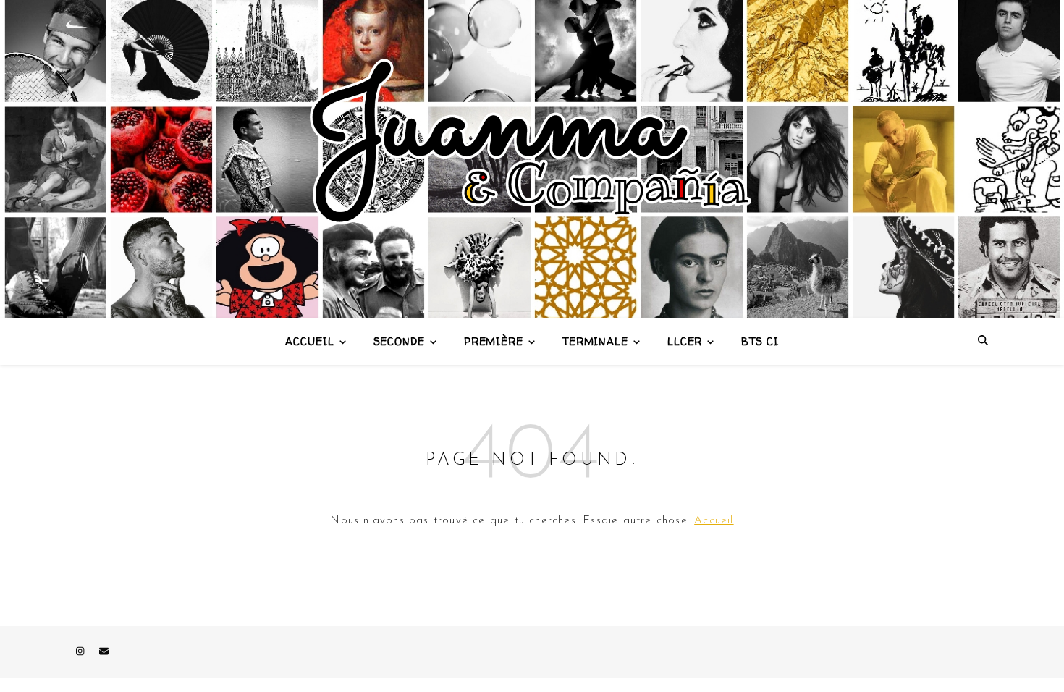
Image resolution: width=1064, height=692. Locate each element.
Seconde (399, 341)
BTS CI (759, 341)
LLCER (685, 341)
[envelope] (104, 652)
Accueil (309, 341)
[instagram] (81, 652)
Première (493, 341)
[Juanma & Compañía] (532, 159)
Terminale (595, 341)
